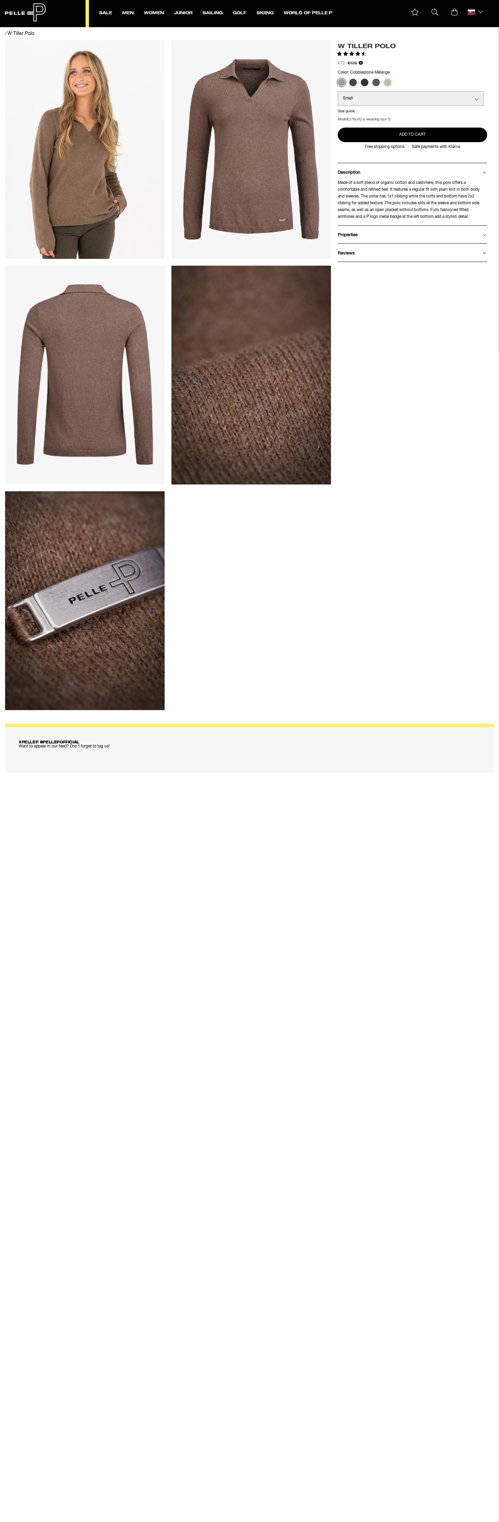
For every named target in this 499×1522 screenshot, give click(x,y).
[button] (415, 12)
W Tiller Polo (20, 33)
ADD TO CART (412, 135)
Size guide (346, 111)
